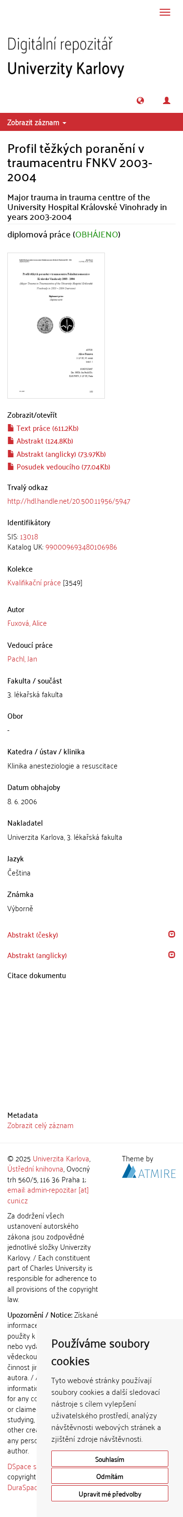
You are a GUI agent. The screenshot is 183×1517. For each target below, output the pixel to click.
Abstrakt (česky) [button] (32, 934)
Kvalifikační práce (34, 582)
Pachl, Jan (22, 658)
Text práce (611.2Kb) (47, 427)
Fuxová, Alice (27, 622)
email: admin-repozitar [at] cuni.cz (48, 1194)
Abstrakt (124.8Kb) (44, 440)
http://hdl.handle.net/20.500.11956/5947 (68, 500)
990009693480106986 (81, 546)
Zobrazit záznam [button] (34, 121)
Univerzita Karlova (61, 1158)
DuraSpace (24, 1487)
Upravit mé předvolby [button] (110, 1493)
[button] (140, 100)
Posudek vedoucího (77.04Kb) (62, 466)
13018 (29, 536)
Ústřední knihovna (35, 1168)
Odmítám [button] (109, 1476)
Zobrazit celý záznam (40, 1125)
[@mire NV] (149, 1169)
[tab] (91, 541)
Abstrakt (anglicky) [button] (37, 954)
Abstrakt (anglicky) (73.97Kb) (60, 453)
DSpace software (34, 1466)
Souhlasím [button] (109, 1459)
